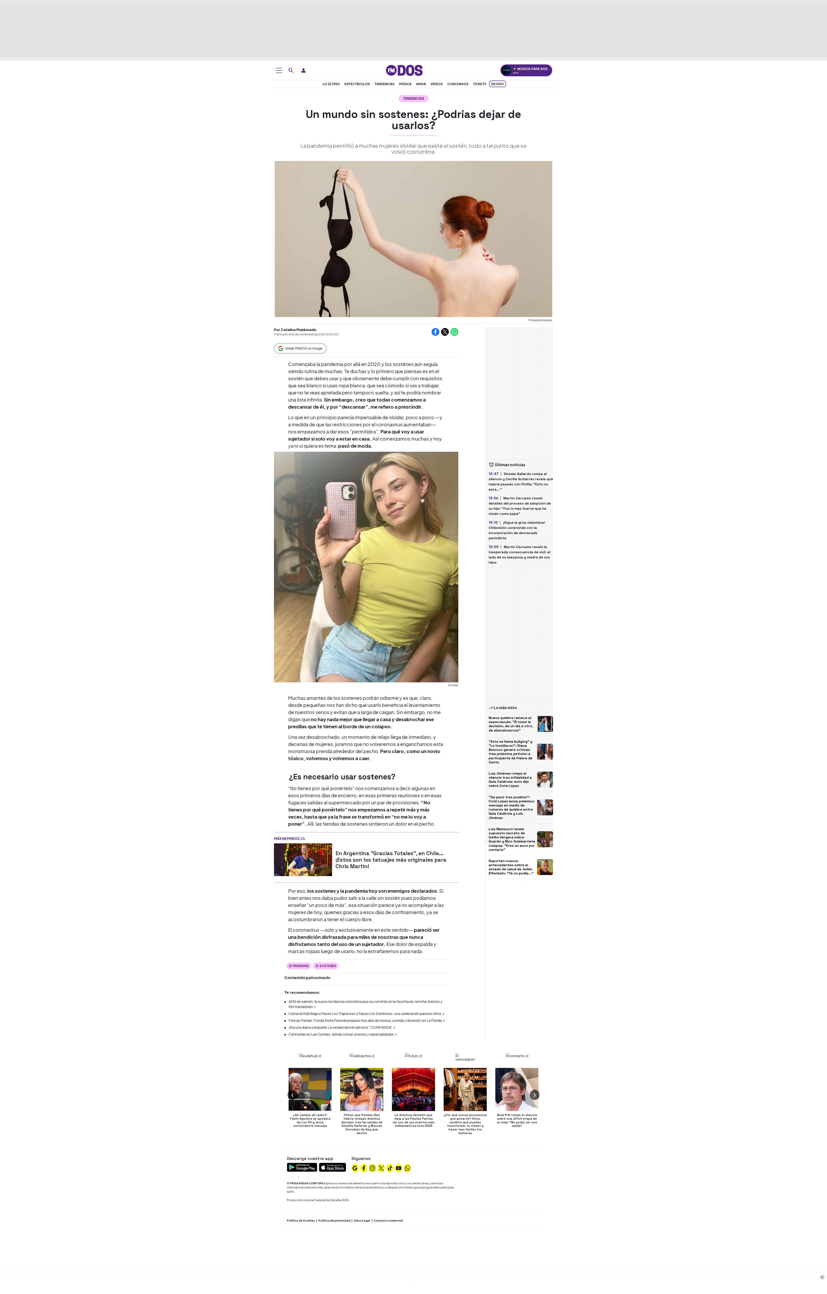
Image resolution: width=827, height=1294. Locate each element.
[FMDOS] (404, 70)
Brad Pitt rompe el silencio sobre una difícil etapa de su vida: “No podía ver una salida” (517, 1120)
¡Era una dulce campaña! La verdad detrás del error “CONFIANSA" (340, 1027)
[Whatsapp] (407, 1168)
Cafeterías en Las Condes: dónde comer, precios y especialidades (341, 1034)
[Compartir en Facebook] (435, 332)
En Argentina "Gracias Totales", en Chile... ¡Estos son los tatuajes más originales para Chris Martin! (391, 860)
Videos (437, 84)
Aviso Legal (362, 1220)
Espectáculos (357, 84)
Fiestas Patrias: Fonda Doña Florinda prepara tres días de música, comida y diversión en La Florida (365, 1020)
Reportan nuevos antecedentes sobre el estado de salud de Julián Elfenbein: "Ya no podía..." (511, 867)
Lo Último (331, 84)
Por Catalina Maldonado (295, 329)
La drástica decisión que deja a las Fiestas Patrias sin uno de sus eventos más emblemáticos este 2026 (413, 1120)
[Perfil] (303, 70)
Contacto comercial (388, 1220)
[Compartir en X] (445, 332)
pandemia (301, 966)
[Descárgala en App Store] (332, 1166)
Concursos (457, 84)
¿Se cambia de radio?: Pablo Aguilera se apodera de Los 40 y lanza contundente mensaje (310, 1120)
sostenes (328, 966)
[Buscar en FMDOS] (290, 70)
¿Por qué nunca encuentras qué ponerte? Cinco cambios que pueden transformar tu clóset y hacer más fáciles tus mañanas (465, 1124)
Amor (421, 84)
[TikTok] (390, 1168)
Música (405, 84)
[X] (381, 1168)
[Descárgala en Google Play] (302, 1166)
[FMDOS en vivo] (506, 70)
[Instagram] (372, 1168)
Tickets (479, 84)
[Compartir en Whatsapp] (454, 332)
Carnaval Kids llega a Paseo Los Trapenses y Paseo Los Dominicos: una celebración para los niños (365, 1013)
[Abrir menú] (279, 70)
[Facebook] (364, 1168)
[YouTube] (398, 1168)
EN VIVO (497, 84)
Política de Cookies (301, 1220)
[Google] (355, 1168)
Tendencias (385, 84)
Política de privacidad (334, 1220)
